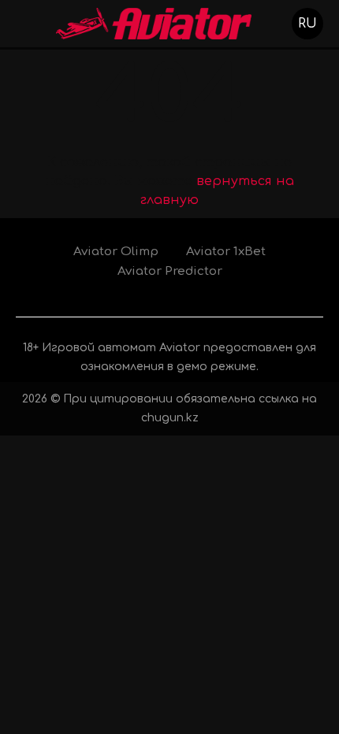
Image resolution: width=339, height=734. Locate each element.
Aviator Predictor (169, 271)
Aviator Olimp (115, 251)
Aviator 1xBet (226, 251)
